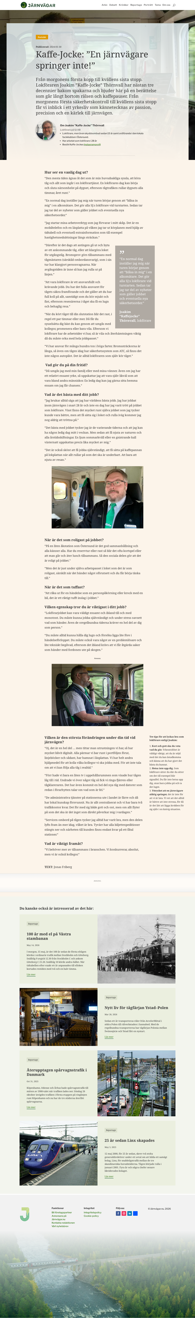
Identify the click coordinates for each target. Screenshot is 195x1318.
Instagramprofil (92, 144)
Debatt (113, 5)
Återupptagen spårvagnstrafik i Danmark (57, 1072)
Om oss (166, 5)
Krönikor (123, 5)
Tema (158, 5)
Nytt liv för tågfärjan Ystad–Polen (136, 1007)
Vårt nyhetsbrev (60, 1226)
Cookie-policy (91, 1216)
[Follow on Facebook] (118, 1213)
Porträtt (148, 5)
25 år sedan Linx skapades (130, 1140)
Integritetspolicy (92, 1212)
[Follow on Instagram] (124, 1213)
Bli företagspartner (62, 1212)
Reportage (136, 5)
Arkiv (104, 5)
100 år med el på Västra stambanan (49, 936)
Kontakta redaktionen (63, 1222)
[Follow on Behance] (135, 1213)
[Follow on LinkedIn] (129, 1213)
